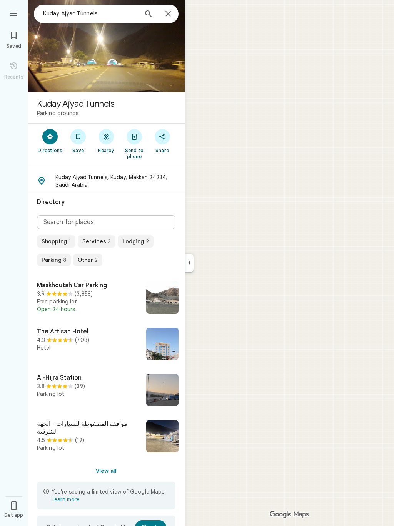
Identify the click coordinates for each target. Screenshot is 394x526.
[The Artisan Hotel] (106, 345)
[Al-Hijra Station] (106, 391)
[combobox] (90, 13)
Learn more (66, 499)
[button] (106, 181)
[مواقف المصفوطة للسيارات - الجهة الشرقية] (106, 437)
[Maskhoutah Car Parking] (106, 298)
